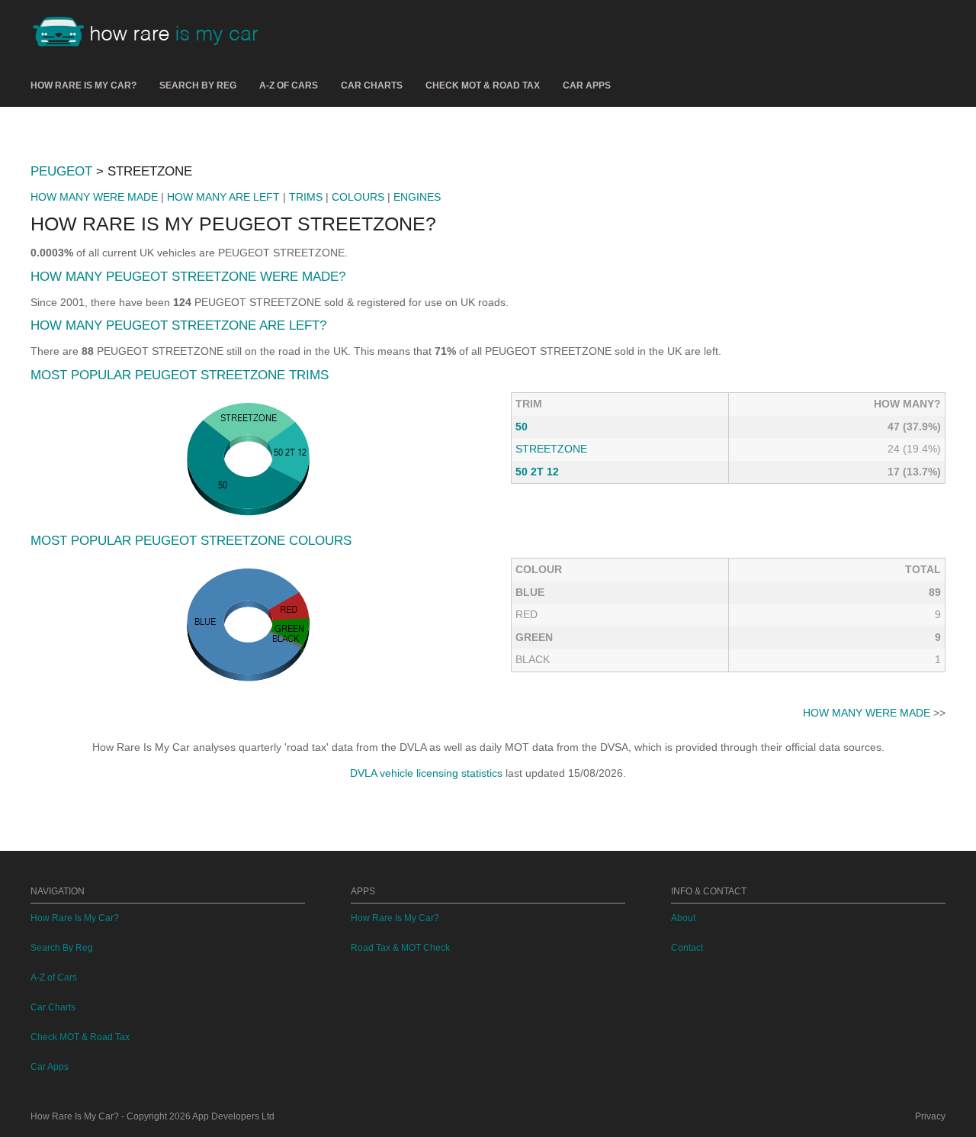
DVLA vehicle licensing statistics (426, 773)
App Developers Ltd (233, 1116)
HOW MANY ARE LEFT (223, 197)
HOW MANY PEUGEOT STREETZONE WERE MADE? (187, 276)
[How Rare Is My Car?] (152, 33)
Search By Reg (197, 85)
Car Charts (372, 85)
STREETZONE (551, 449)
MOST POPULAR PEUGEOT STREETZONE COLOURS (191, 540)
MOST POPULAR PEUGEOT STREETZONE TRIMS (179, 375)
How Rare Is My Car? (83, 85)
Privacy (930, 1116)
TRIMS (306, 197)
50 (521, 426)
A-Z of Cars (288, 85)
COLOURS (358, 197)
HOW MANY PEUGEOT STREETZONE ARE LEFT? (178, 325)
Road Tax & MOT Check (400, 947)
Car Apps (587, 85)
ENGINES (417, 197)
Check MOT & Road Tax (482, 85)
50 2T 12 (537, 471)
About (683, 918)
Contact (687, 947)
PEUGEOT (61, 171)
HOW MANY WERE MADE (94, 197)
